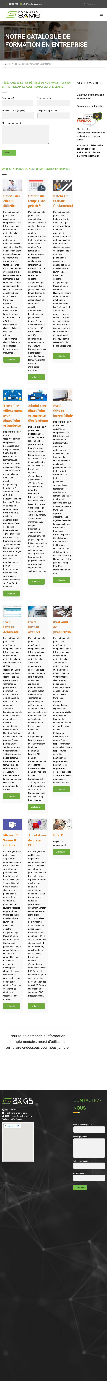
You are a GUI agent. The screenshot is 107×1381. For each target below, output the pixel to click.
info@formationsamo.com (32, 4)
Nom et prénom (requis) (83, 1125)
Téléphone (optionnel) (47, 110)
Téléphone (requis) (80, 1161)
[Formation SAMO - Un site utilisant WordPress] (23, 14)
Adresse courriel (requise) (13, 110)
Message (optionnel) (11, 123)
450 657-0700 (13, 4)
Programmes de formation (90, 106)
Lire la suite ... (11, 360)
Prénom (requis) (44, 98)
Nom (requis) (8, 98)
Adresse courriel (79, 1173)
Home (4, 64)
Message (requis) (80, 1137)
